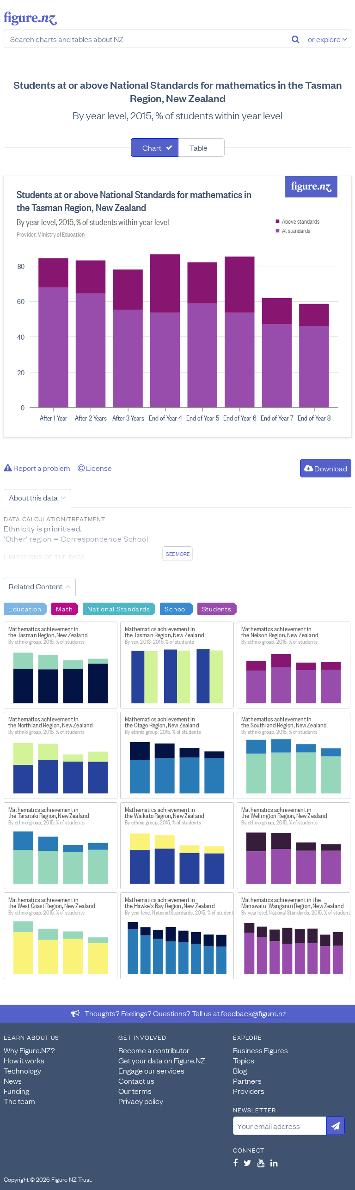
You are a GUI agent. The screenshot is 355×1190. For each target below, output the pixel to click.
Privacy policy (140, 1101)
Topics (243, 1060)
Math (64, 608)
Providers (248, 1091)
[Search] (296, 39)
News (13, 1080)
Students (217, 608)
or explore (325, 39)
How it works (24, 1060)
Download (330, 468)
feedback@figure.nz (253, 1013)
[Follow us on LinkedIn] (273, 1163)
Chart (151, 147)
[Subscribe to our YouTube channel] (260, 1163)
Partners (247, 1080)
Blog (240, 1070)
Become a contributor (154, 1050)
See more (178, 553)
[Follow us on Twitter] (247, 1163)
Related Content (35, 586)
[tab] (154, 147)
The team (19, 1101)
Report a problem (41, 468)
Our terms (135, 1091)
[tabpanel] (177, 306)
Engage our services (151, 1070)
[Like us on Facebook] (235, 1163)
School (176, 608)
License (98, 468)
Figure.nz (30, 18)
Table (199, 147)
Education (24, 608)
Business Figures (260, 1050)
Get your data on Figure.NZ (161, 1060)
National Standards (118, 608)
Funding (16, 1091)
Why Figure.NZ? (29, 1050)
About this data (33, 497)
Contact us (136, 1080)
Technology (22, 1070)
